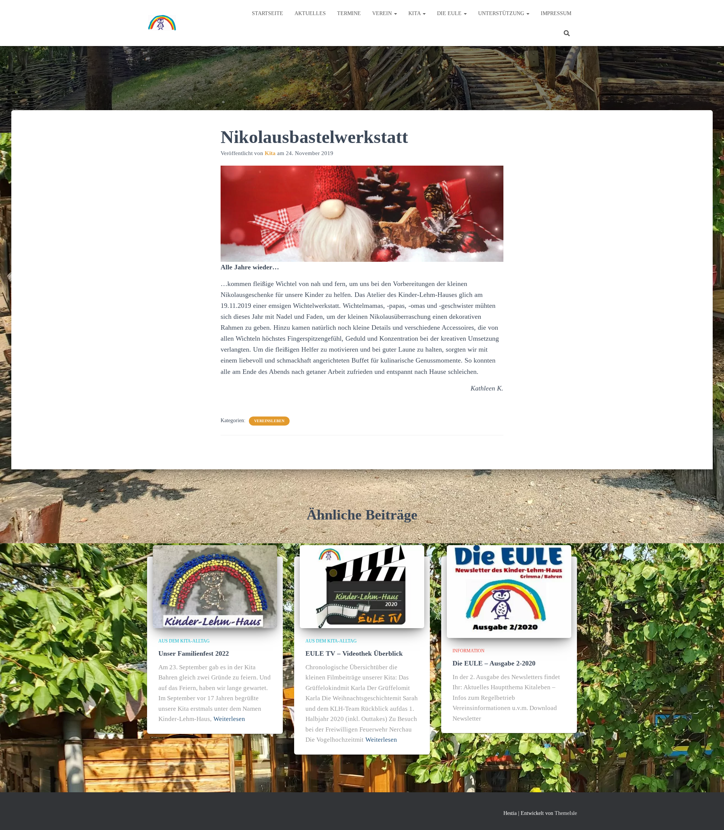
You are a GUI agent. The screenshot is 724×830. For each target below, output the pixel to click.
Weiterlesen (229, 718)
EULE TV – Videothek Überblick (354, 653)
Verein (382, 13)
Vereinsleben (269, 421)
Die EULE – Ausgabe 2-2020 (493, 663)
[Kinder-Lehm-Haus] (162, 23)
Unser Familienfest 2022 (193, 653)
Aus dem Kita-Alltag (184, 641)
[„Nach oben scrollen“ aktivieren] (709, 814)
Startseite (267, 13)
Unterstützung (502, 13)
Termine (349, 13)
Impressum (556, 13)
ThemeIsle (566, 813)
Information (468, 650)
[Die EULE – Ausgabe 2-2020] (509, 591)
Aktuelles (310, 13)
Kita (415, 13)
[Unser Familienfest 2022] (215, 586)
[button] (395, 13)
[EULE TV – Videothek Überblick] (362, 586)
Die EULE (450, 13)
